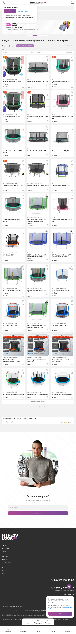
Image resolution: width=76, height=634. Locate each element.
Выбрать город (23, 11)
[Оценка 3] (9, 422)
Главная (4, 545)
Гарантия (5, 571)
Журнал (4, 559)
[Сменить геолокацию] (4, 3)
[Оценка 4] (12, 422)
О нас (4, 551)
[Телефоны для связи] (72, 3)
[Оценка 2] (7, 422)
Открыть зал (6, 562)
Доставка (5, 568)
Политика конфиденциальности (12, 606)
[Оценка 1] (4, 422)
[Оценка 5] (15, 422)
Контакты (5, 556)
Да (9, 11)
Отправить (38, 513)
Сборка (4, 574)
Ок (60, 613)
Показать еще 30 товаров (38, 401)
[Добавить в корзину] (23, 86)
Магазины (5, 548)
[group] (30, 35)
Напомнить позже (10, 21)
